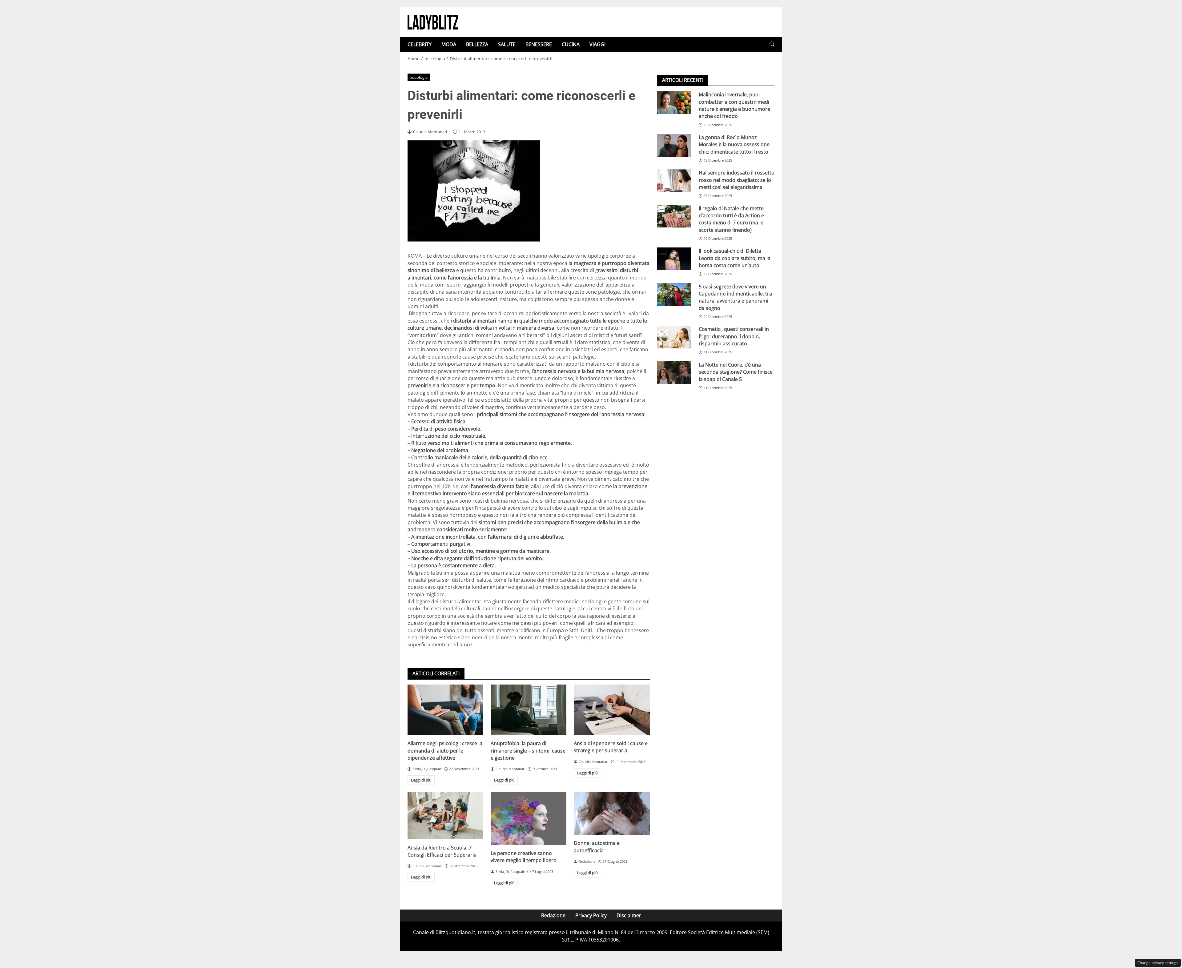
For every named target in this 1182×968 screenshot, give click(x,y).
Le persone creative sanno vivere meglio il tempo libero (524, 857)
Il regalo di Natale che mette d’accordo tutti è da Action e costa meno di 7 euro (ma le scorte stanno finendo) (731, 219)
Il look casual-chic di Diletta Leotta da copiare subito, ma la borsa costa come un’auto (734, 258)
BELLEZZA (477, 44)
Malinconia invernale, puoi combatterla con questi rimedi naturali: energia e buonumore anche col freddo (734, 105)
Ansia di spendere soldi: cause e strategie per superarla (611, 747)
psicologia (418, 77)
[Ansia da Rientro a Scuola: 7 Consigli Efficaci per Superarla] (445, 815)
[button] (772, 44)
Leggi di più (421, 780)
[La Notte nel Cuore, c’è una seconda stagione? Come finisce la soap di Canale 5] (674, 372)
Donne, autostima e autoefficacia (597, 847)
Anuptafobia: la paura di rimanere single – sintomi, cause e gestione (528, 750)
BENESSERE (538, 44)
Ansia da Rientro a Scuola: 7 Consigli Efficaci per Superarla (442, 851)
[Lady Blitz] (433, 21)
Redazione (553, 915)
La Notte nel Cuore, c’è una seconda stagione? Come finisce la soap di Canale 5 (736, 372)
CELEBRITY (420, 44)
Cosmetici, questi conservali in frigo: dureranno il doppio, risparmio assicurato (734, 336)
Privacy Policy (591, 915)
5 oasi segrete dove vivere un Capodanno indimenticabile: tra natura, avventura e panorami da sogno (735, 297)
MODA (448, 44)
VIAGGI (597, 44)
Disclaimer (629, 915)
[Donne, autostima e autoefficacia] (611, 813)
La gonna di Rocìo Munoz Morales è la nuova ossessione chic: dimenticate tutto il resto (734, 144)
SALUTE (507, 44)
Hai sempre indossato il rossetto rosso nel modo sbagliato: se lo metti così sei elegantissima (736, 180)
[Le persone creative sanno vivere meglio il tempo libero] (528, 818)
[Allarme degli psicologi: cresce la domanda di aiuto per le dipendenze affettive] (445, 710)
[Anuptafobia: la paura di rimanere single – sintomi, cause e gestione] (528, 710)
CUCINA (571, 44)
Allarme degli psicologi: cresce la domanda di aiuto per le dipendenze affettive (445, 750)
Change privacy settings (1157, 962)
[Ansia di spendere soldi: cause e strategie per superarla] (611, 710)
